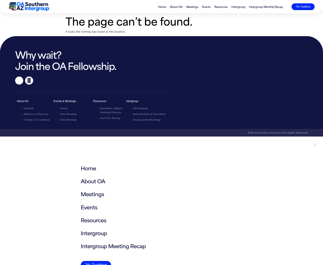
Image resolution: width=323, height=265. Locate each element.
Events (206, 6)
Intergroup (238, 6)
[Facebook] (19, 81)
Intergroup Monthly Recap (266, 6)
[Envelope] (29, 81)
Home (162, 6)
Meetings (192, 6)
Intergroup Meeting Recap (113, 246)
